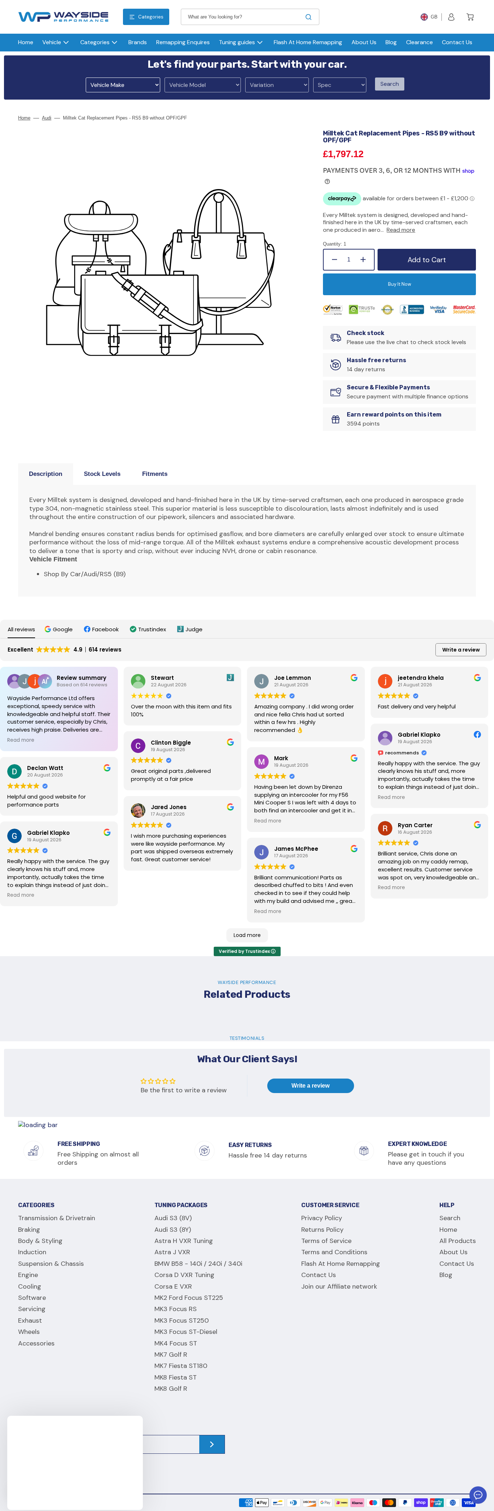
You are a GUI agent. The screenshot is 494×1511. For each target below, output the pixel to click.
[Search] (310, 17)
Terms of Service (326, 1240)
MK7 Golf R (170, 1354)
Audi (46, 118)
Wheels (29, 1331)
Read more (401, 230)
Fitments (154, 473)
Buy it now (399, 284)
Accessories (36, 1343)
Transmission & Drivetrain (56, 1218)
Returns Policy (322, 1229)
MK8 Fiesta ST (175, 1377)
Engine (28, 1275)
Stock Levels (102, 473)
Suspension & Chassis (51, 1263)
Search (389, 84)
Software (32, 1297)
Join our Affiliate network (339, 1286)
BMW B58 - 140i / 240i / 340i (198, 1263)
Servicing (32, 1309)
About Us (453, 1252)
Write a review (310, 1086)
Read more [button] (20, 740)
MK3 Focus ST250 (181, 1320)
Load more (247, 935)
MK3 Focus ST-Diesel (185, 1331)
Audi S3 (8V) (173, 1218)
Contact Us (318, 1275)
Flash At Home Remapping (340, 1263)
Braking (29, 1229)
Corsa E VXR (173, 1286)
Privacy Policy (321, 1218)
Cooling (29, 1286)
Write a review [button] (461, 649)
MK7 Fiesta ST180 (180, 1365)
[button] (451, 17)
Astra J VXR (172, 1252)
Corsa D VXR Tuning (184, 1275)
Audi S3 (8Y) (172, 1229)
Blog (445, 1275)
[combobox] (250, 17)
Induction (32, 1252)
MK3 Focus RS (175, 1309)
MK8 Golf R (170, 1388)
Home (24, 118)
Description (45, 473)
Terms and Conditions (334, 1252)
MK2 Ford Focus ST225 (188, 1297)
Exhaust (30, 1320)
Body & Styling (40, 1240)
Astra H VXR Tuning (183, 1240)
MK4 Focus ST (175, 1343)
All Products (457, 1240)
